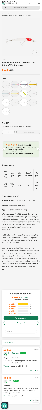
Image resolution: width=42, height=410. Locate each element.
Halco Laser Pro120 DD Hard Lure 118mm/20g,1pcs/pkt (17, 15)
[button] (34, 3)
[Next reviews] (38, 149)
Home (3, 14)
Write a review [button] (21, 318)
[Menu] (39, 3)
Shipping (13, 126)
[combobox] (21, 8)
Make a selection (28, 132)
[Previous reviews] (3, 149)
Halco (8, 14)
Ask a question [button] (21, 323)
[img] (7, 350)
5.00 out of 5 (25, 297)
